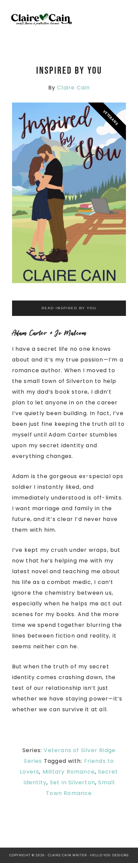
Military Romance (69, 772)
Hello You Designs (109, 855)
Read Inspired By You (69, 308)
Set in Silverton (72, 782)
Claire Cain (73, 87)
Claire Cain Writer (65, 20)
